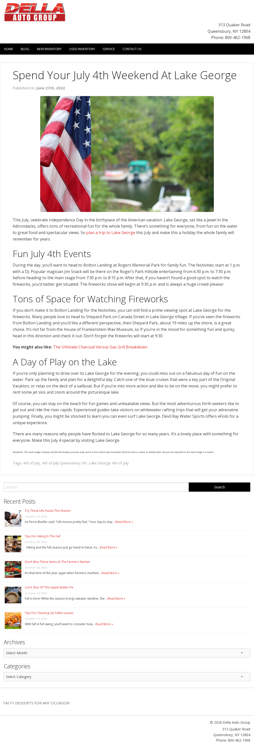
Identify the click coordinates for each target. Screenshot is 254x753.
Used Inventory (82, 49)
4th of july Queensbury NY (64, 462)
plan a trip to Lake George (110, 232)
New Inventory (49, 49)
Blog (25, 49)
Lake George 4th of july (109, 462)
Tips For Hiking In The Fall (42, 536)
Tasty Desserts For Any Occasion (36, 702)
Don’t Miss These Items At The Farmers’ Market (57, 562)
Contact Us (132, 49)
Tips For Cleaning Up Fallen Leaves (49, 613)
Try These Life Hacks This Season (48, 511)
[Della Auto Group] (35, 11)
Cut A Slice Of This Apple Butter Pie (49, 587)
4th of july (31, 462)
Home (8, 49)
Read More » (124, 522)
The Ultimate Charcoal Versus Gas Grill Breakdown (100, 347)
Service (109, 49)
